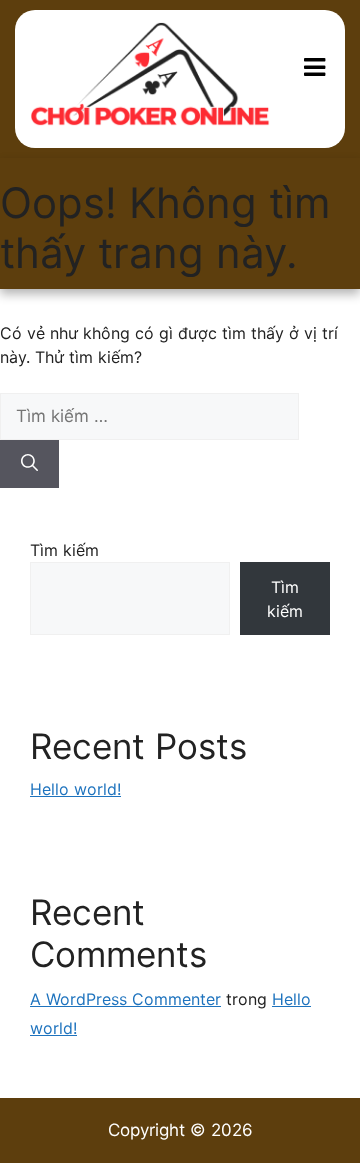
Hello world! (75, 789)
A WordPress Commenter (125, 999)
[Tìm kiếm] (29, 464)
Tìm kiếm (64, 550)
